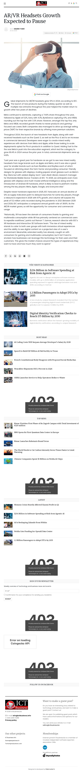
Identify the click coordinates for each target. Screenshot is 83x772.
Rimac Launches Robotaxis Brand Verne (31, 441)
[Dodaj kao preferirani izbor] (74, 3)
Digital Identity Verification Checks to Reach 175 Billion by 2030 (53, 315)
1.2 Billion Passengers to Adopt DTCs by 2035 (54, 294)
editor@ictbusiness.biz (51, 725)
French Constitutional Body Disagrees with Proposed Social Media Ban (45, 360)
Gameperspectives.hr (12, 740)
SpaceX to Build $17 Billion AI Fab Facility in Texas (36, 351)
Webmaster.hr (50, 769)
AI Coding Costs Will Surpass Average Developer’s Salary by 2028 (42, 342)
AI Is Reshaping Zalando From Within (30, 522)
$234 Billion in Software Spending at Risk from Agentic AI (52, 272)
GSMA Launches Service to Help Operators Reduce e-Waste (39, 378)
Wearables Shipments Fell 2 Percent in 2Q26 (33, 369)
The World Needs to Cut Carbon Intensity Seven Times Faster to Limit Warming (44, 451)
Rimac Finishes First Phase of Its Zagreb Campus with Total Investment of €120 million (46, 424)
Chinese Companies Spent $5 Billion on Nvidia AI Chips (38, 459)
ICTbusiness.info (10, 737)
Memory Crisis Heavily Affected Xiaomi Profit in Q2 (36, 505)
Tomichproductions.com (13, 744)
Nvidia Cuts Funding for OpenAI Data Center (33, 531)
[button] (5, 4)
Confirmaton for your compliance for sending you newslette (28, 595)
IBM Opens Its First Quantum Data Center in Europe (36, 432)
